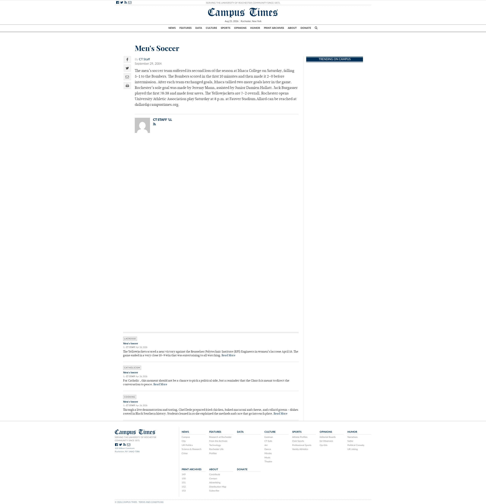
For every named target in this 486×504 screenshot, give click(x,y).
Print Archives (274, 28)
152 (184, 487)
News (172, 28)
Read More (228, 355)
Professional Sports (301, 445)
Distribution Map (217, 487)
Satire (350, 441)
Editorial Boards (328, 437)
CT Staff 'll (162, 119)
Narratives (352, 437)
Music (267, 457)
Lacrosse (130, 339)
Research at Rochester (220, 437)
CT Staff (144, 59)
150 (184, 478)
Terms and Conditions (151, 502)
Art (265, 445)
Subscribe (214, 491)
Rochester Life (216, 449)
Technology (215, 445)
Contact (213, 478)
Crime (185, 453)
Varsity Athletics (300, 449)
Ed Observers (326, 441)
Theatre (268, 461)
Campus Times (243, 12)
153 (184, 491)
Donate (306, 28)
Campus (186, 437)
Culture (211, 28)
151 (184, 482)
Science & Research (191, 449)
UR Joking (352, 449)
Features (185, 28)
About (292, 28)
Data (198, 28)
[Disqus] (211, 185)
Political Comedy (355, 445)
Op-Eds (323, 445)
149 (184, 474)
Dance (267, 449)
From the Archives (218, 441)
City (184, 441)
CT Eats (268, 441)
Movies (268, 453)
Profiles (213, 453)
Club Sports (298, 441)
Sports (225, 28)
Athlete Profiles (299, 437)
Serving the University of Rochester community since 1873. (135, 439)
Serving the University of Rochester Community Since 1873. (243, 3)
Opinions (240, 28)
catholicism (132, 368)
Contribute (214, 474)
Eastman (268, 437)
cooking (129, 397)
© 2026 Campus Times (126, 502)
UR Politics (187, 445)
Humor (255, 28)
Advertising (214, 482)
